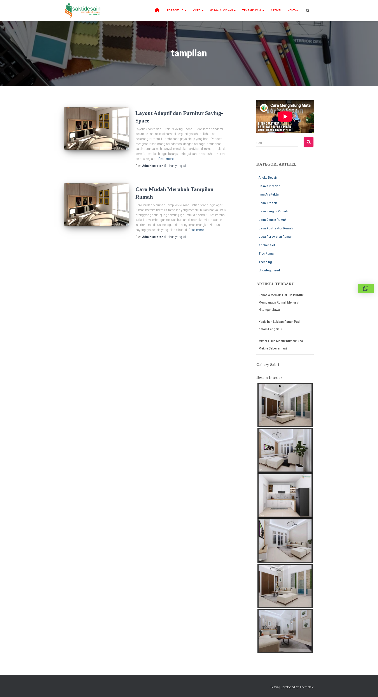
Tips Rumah (267, 253)
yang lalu (175, 166)
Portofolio (175, 10)
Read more (165, 159)
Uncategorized (269, 270)
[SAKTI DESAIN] (82, 10)
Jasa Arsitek (268, 203)
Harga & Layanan (221, 10)
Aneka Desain (268, 177)
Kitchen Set (267, 245)
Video (197, 10)
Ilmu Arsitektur (269, 194)
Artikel (276, 10)
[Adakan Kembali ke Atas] (369, 688)
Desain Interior (269, 186)
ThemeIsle (306, 687)
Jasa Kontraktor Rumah (276, 228)
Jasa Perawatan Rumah (275, 236)
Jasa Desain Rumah (273, 220)
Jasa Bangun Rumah (273, 211)
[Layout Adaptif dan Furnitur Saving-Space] (96, 128)
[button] (185, 10)
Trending (265, 262)
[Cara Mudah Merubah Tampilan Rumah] (96, 204)
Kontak (293, 10)
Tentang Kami (252, 10)
